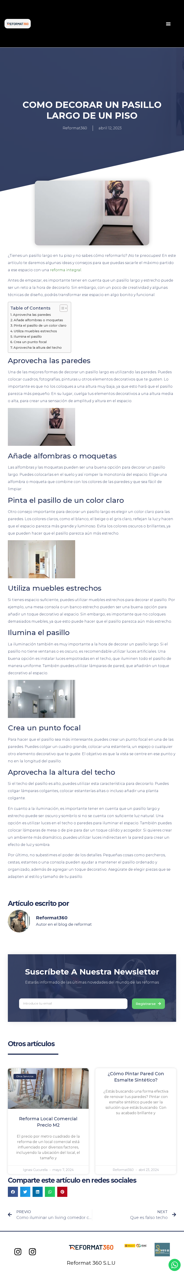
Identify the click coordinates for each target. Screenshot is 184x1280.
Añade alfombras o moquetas (38, 320)
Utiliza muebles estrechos (35, 331)
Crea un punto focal (30, 342)
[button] (168, 23)
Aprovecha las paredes (32, 315)
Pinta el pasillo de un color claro (40, 325)
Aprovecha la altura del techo (37, 348)
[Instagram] (18, 1252)
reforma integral (65, 270)
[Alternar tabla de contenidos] (61, 308)
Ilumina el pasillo (28, 337)
